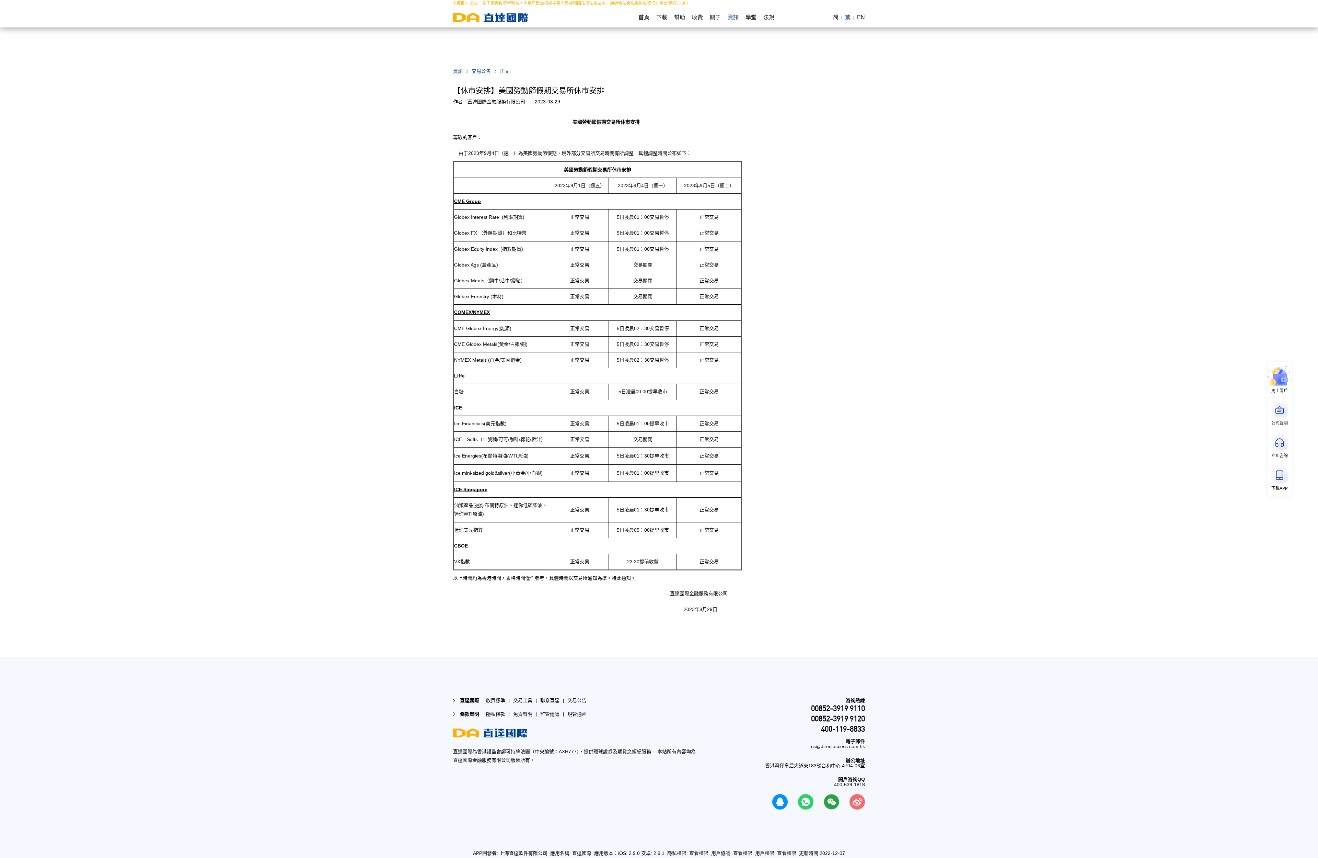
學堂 (750, 17)
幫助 (679, 17)
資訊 (733, 17)
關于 (715, 17)
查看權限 (698, 853)
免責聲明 (522, 714)
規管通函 (577, 714)
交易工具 (522, 700)
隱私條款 (495, 714)
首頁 (643, 17)
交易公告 (481, 71)
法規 (768, 17)
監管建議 (549, 714)
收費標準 (495, 700)
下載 (661, 17)
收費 (697, 17)
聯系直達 (549, 700)
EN (861, 17)
